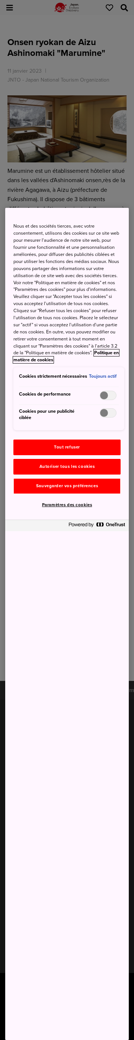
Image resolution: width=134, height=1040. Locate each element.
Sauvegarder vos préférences (67, 485)
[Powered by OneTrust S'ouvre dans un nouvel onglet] (96, 526)
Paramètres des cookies (67, 504)
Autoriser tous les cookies (67, 466)
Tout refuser (67, 447)
